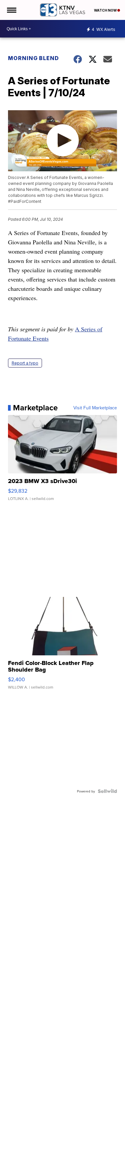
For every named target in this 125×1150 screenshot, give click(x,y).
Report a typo (25, 363)
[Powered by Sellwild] (107, 791)
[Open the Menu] (11, 10)
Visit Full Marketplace (95, 407)
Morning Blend (33, 58)
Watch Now (105, 10)
